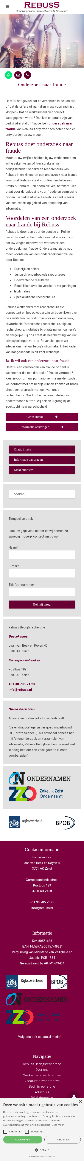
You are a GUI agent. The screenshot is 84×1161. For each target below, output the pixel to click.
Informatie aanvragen (34, 427)
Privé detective (42, 1098)
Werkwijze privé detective (42, 1075)
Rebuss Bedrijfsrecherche (42, 1064)
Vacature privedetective (42, 1081)
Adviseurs (42, 1092)
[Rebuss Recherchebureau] (42, 7)
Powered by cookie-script (42, 1156)
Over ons (42, 1070)
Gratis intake (35, 416)
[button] (74, 1097)
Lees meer (58, 1124)
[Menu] (7, 7)
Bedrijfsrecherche (42, 1086)
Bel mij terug (42, 604)
